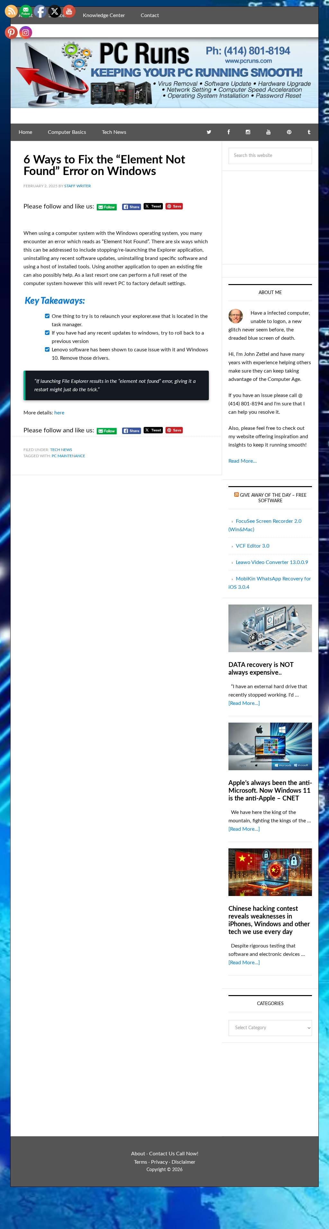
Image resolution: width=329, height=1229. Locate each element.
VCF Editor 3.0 (252, 546)
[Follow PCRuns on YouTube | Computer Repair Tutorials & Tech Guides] (268, 132)
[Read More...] (244, 703)
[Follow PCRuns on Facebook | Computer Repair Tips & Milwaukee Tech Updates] (228, 132)
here (59, 412)
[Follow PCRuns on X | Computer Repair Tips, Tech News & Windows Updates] (209, 132)
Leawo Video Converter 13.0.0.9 (272, 562)
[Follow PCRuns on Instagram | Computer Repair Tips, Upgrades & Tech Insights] (248, 132)
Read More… (242, 461)
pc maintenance (68, 456)
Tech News (61, 450)
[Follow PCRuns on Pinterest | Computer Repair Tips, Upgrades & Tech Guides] (289, 132)
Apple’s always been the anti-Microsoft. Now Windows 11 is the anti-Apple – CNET (270, 791)
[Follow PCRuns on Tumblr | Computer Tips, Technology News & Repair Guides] (308, 132)
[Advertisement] (270, 217)
